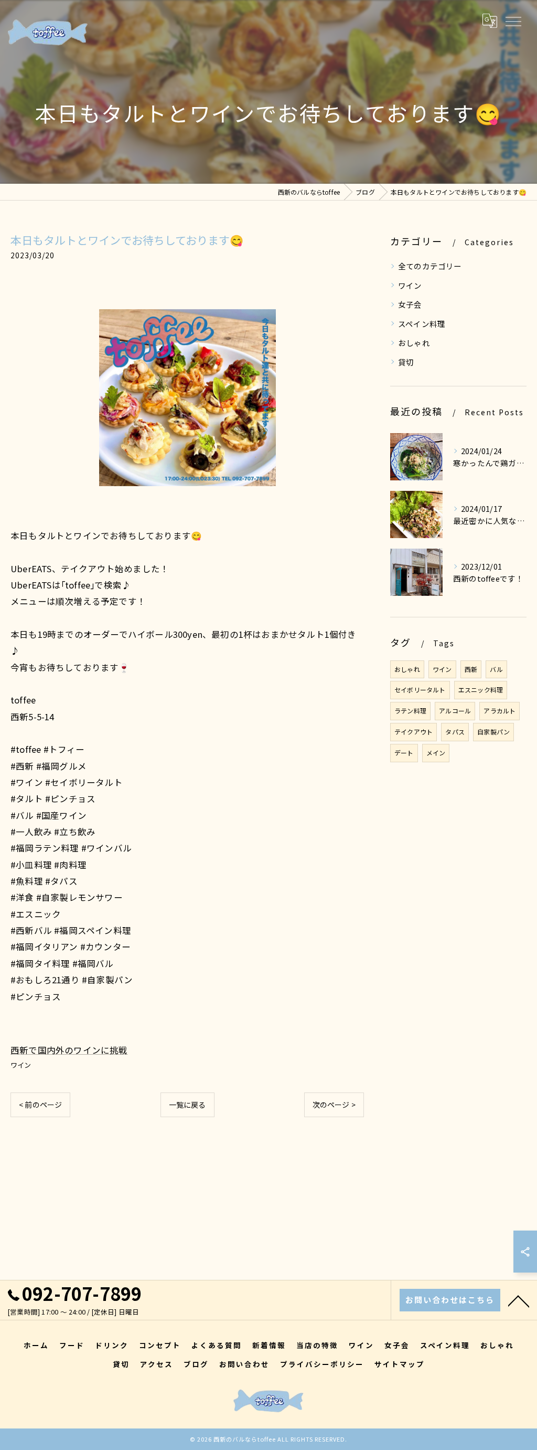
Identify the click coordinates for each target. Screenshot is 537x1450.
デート (404, 752)
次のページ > (334, 1104)
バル (496, 669)
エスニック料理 (480, 689)
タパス (455, 731)
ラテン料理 (410, 710)
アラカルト (499, 710)
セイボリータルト (420, 689)
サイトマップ (399, 1364)
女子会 (410, 304)
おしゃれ (414, 342)
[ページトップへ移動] (518, 1300)
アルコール (455, 710)
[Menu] (513, 20)
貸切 (406, 361)
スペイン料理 (421, 323)
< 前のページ (40, 1104)
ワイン (20, 1065)
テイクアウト (413, 731)
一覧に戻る (187, 1104)
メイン (436, 752)
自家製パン (493, 731)
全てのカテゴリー (430, 265)
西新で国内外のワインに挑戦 (69, 1050)
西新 (471, 669)
